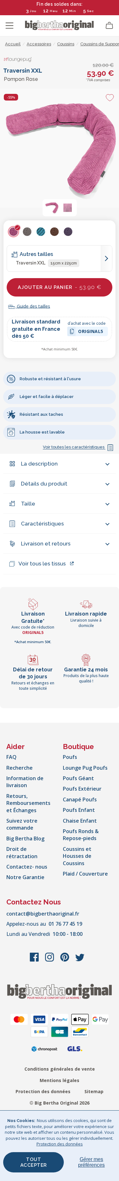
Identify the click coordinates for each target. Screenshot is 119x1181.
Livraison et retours (45, 543)
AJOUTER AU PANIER (59, 287)
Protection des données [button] (59, 1144)
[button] (51, 207)
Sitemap (93, 1091)
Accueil (13, 44)
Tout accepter (33, 1162)
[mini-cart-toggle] (109, 26)
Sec (90, 11)
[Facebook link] (35, 960)
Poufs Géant (78, 778)
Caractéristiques (42, 523)
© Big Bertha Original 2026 (59, 1103)
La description (39, 463)
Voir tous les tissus (42, 563)
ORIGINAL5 (90, 332)
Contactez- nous (26, 866)
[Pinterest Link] (65, 960)
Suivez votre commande (21, 824)
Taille (28, 503)
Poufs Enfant (79, 809)
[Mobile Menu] (9, 25)
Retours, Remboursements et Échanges (28, 803)
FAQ (11, 757)
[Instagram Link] (50, 960)
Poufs (70, 757)
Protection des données (43, 1091)
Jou (33, 11)
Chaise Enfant (80, 820)
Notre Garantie (25, 877)
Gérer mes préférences (91, 1162)
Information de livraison (24, 782)
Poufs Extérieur (82, 788)
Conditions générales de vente (59, 1069)
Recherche (19, 767)
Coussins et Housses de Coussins (77, 856)
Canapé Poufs (80, 799)
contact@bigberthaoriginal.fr (42, 913)
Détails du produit (44, 483)
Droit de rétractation (21, 852)
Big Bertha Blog (25, 838)
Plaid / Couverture (85, 873)
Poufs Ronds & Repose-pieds (81, 835)
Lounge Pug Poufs (85, 767)
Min (72, 11)
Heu (54, 11)
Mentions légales (59, 1080)
